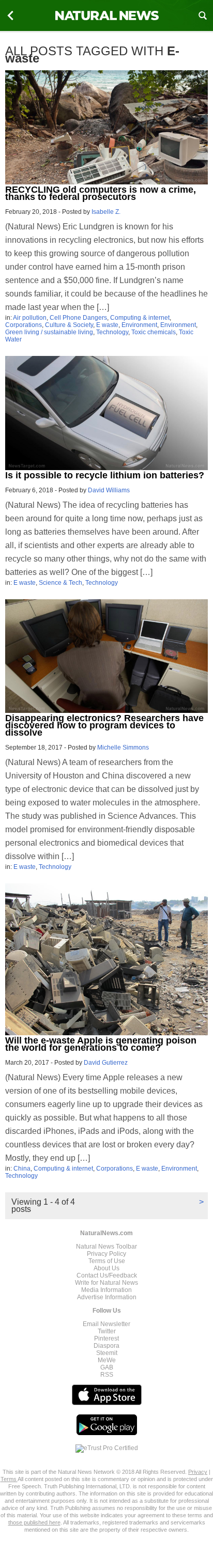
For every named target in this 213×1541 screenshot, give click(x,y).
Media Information (106, 1290)
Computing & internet (140, 317)
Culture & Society (69, 325)
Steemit (106, 1353)
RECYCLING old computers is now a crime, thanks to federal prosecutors (100, 193)
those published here (34, 1522)
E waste (107, 325)
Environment (139, 325)
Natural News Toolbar (106, 1246)
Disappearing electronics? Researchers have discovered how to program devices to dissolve (104, 725)
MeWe (107, 1360)
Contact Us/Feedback (107, 1275)
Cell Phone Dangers (78, 317)
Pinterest (106, 1338)
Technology (112, 332)
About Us (106, 1268)
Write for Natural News (106, 1282)
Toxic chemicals (153, 332)
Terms (9, 1479)
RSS (106, 1374)
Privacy (197, 1472)
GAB (106, 1367)
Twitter (107, 1331)
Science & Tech (60, 582)
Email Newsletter (106, 1324)
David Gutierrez (106, 1062)
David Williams (109, 490)
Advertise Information (106, 1297)
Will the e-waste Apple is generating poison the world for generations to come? (100, 1044)
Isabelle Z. (106, 211)
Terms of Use (106, 1261)
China (22, 1168)
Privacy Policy (106, 1253)
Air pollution (30, 317)
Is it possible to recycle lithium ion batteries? (104, 475)
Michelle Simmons (123, 747)
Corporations (23, 325)
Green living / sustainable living (49, 332)
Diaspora (106, 1345)
